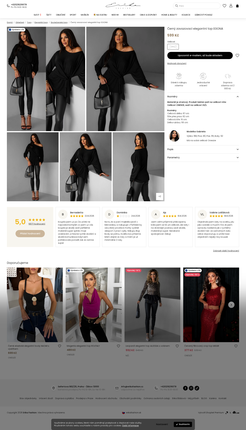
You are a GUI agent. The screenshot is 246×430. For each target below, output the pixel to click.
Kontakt (222, 398)
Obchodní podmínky (130, 398)
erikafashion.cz (185, 388)
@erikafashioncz (197, 388)
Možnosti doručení (176, 63)
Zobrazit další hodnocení (226, 250)
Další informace (130, 425)
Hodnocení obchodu (106, 398)
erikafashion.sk (133, 412)
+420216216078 (19, 5)
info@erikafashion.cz (132, 386)
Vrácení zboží (46, 398)
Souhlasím (184, 424)
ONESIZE (12, 357)
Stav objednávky (28, 398)
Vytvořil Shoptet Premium (211, 412)
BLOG (204, 398)
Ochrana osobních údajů (157, 398)
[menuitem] (37, 15)
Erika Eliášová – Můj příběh (185, 398)
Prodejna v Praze (84, 398)
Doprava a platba (64, 398)
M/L (127, 355)
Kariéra (212, 398)
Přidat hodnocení (30, 233)
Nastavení (162, 424)
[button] (231, 305)
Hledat (176, 5)
